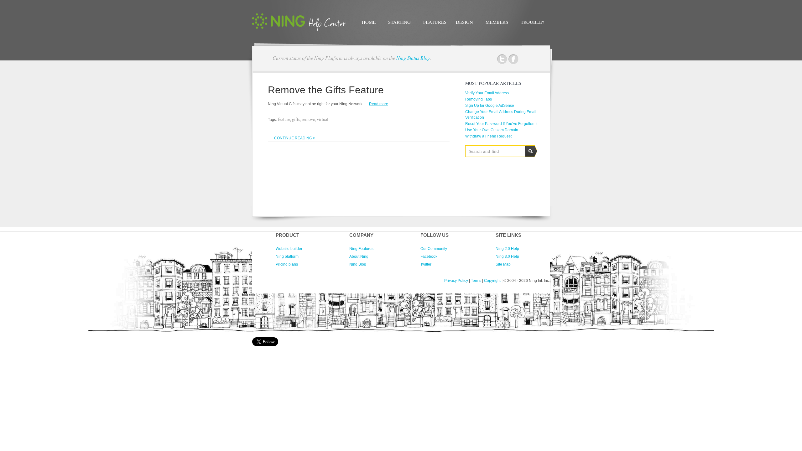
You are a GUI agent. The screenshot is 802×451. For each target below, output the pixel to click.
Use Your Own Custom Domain (491, 130)
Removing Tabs (478, 99)
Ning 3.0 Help (507, 256)
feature (284, 119)
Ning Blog (357, 264)
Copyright (492, 280)
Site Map (503, 264)
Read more (378, 104)
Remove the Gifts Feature (326, 90)
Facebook (513, 59)
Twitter (502, 59)
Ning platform (287, 256)
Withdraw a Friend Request (488, 136)
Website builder (289, 248)
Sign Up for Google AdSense (489, 105)
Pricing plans (287, 264)
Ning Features (361, 248)
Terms (476, 280)
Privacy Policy (456, 280)
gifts (296, 119)
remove (308, 119)
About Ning (358, 256)
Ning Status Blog (413, 57)
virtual (322, 119)
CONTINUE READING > (294, 138)
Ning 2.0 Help (507, 248)
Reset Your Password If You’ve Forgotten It (501, 124)
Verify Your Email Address (487, 93)
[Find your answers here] (299, 30)
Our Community (433, 248)
